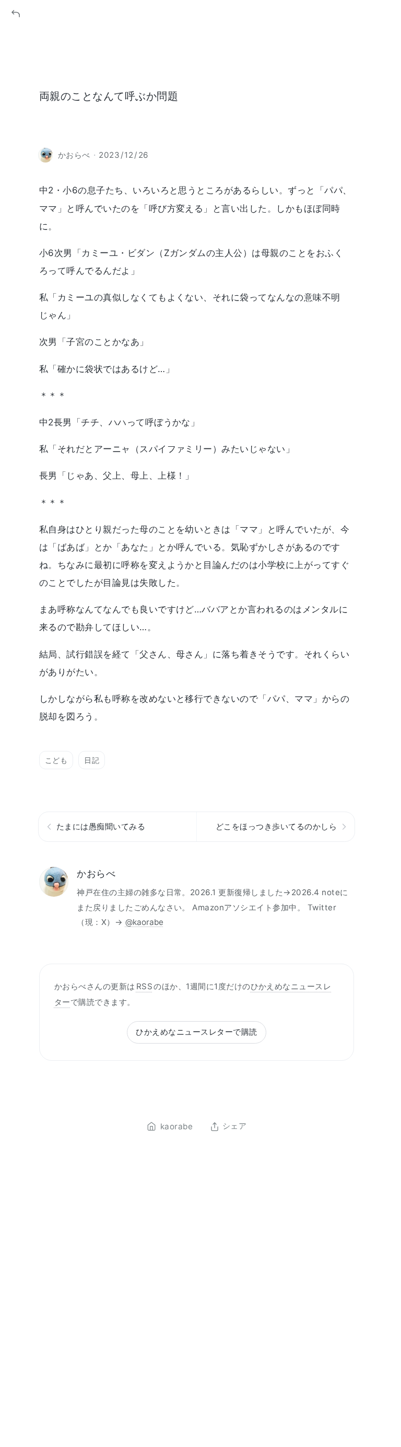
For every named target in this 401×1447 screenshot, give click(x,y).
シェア (234, 1126)
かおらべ (96, 873)
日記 (91, 760)
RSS (144, 986)
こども (56, 760)
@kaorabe (144, 922)
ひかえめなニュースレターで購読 (196, 1032)
